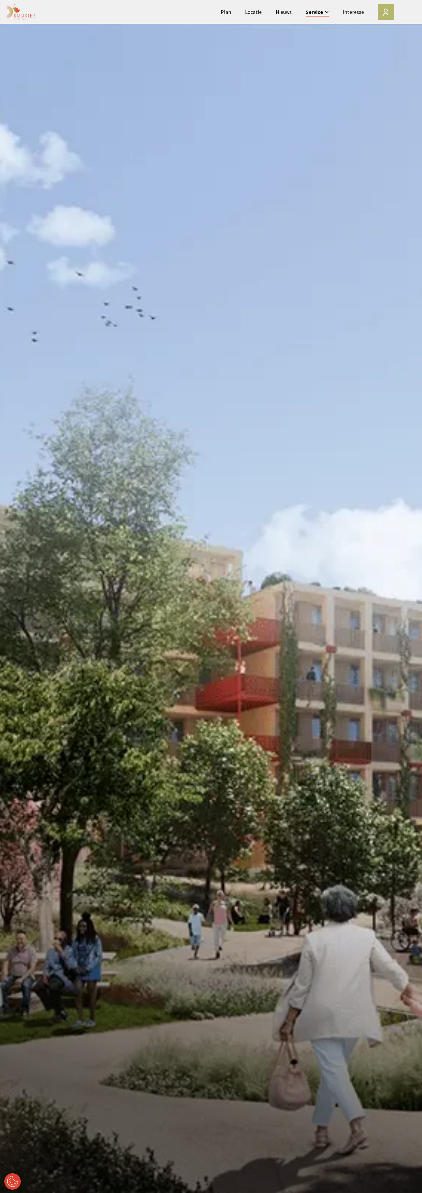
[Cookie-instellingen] (12, 1181)
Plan (226, 12)
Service (314, 12)
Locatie (253, 12)
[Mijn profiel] (386, 12)
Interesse (353, 12)
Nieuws (284, 12)
